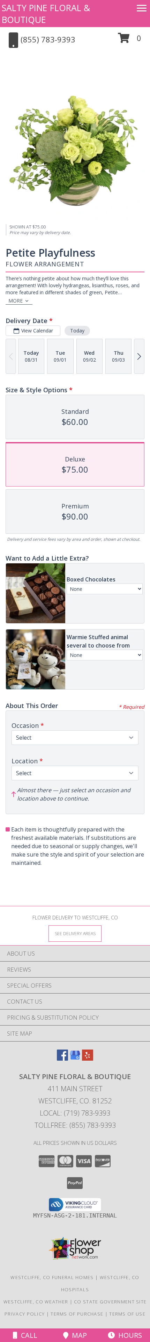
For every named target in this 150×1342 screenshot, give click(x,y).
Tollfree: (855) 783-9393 (75, 1125)
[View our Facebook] (62, 1058)
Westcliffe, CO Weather (35, 1302)
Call (27, 1335)
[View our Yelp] (87, 1058)
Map (77, 1335)
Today (77, 330)
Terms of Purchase (77, 1314)
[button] (129, 40)
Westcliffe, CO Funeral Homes (51, 1277)
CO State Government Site (110, 1302)
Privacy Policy (25, 1314)
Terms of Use (127, 1314)
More (15, 300)
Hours (128, 1335)
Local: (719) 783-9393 (75, 1113)
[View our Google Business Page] (75, 1058)
